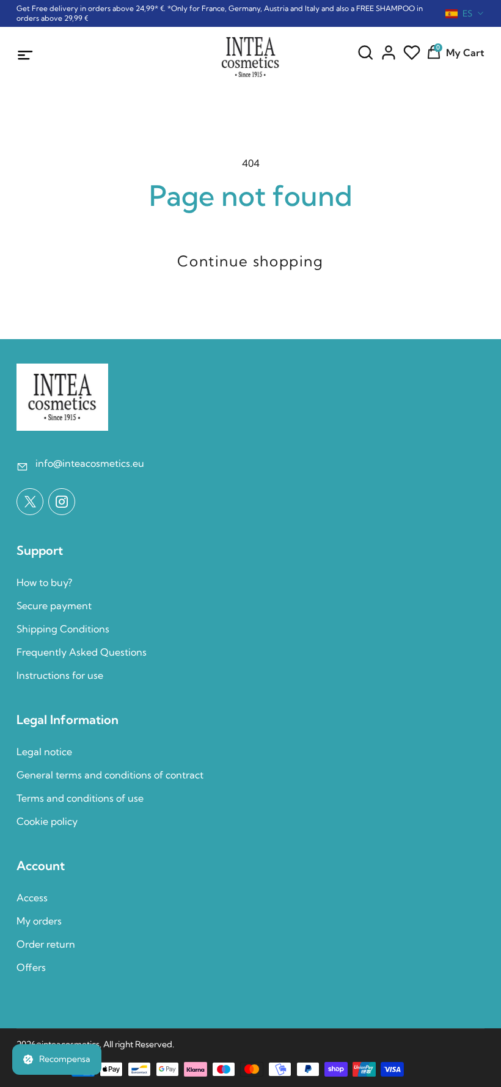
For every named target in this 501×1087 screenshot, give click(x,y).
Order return (45, 944)
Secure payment (54, 605)
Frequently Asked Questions (81, 652)
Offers (31, 967)
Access (32, 897)
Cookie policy (47, 821)
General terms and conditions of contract (109, 775)
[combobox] (465, 13)
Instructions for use (59, 675)
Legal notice (44, 751)
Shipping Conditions (62, 629)
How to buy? (44, 582)
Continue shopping (250, 261)
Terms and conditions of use (80, 798)
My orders (39, 921)
